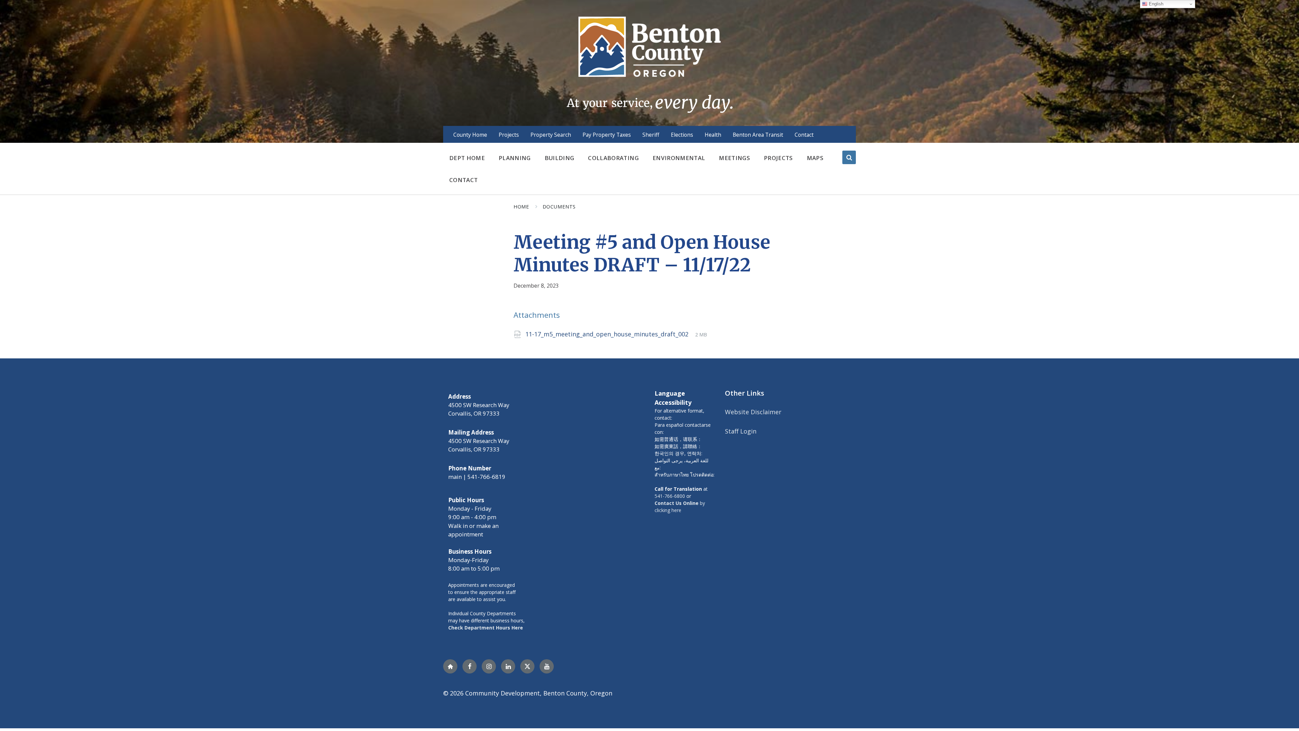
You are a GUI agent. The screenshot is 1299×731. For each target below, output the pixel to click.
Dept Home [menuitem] (467, 158)
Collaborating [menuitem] (613, 158)
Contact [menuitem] (804, 134)
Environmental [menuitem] (679, 158)
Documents (559, 206)
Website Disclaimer (753, 412)
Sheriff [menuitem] (650, 134)
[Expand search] (849, 157)
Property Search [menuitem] (550, 134)
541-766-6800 (670, 496)
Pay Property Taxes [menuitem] (607, 134)
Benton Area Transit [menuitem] (758, 134)
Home (521, 206)
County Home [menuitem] (470, 134)
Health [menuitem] (713, 134)
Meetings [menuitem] (734, 158)
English (1155, 3)
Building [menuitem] (559, 158)
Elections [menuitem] (682, 134)
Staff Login (740, 431)
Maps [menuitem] (815, 158)
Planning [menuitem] (515, 158)
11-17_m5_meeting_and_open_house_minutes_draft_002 (607, 334)
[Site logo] (649, 64)
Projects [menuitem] (509, 134)
